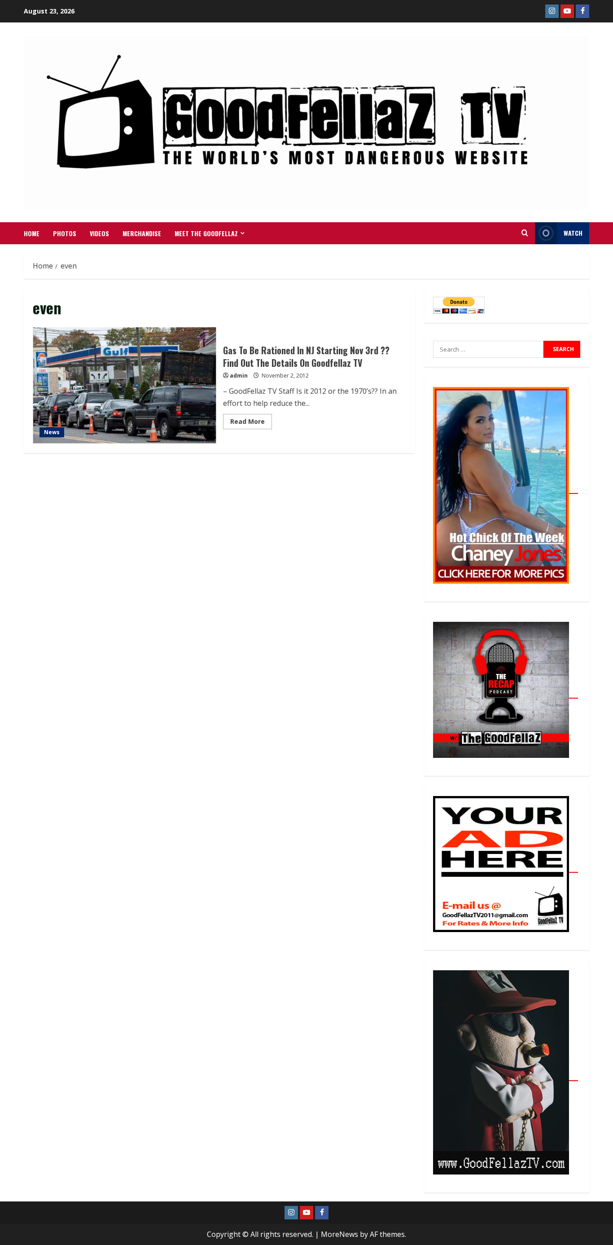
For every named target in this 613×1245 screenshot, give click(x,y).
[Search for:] (488, 349)
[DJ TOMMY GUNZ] (567, 11)
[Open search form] (524, 233)
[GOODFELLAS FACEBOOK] (582, 11)
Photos (64, 233)
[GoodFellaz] (505, 1075)
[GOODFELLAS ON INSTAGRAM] (552, 11)
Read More (251, 420)
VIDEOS (99, 233)
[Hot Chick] (505, 488)
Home (31, 233)
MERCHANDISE (142, 233)
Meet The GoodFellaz (206, 233)
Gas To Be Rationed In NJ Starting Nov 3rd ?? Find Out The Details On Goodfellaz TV (124, 385)
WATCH (573, 233)
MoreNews (339, 1234)
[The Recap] (505, 693)
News (52, 432)
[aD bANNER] (505, 867)
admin (239, 375)
